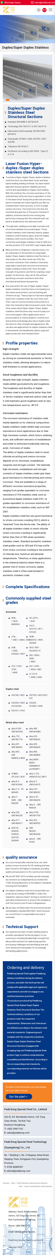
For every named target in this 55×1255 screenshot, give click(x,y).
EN (44, 10)
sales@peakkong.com (45, 2)
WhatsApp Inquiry (12, 2)
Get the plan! (17, 1096)
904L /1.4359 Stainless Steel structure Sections (29, 1183)
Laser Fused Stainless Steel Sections (38, 1186)
